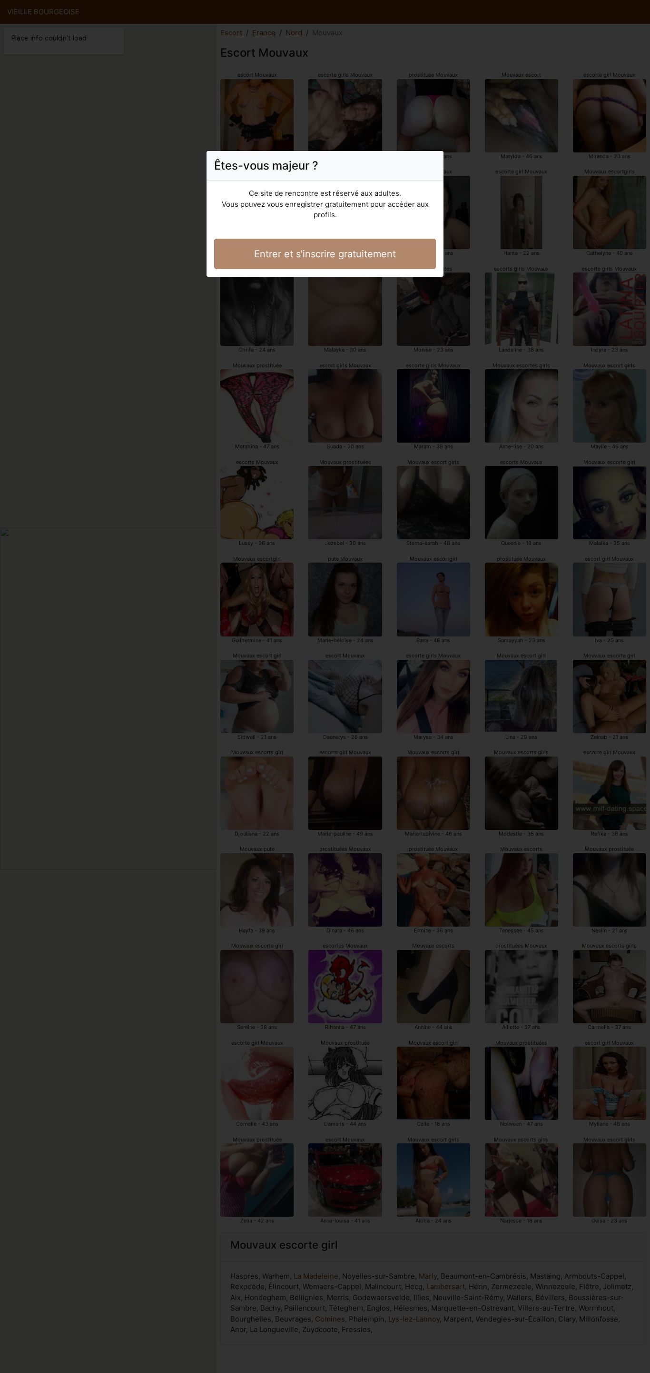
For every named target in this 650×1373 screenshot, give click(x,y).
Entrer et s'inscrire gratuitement (325, 254)
